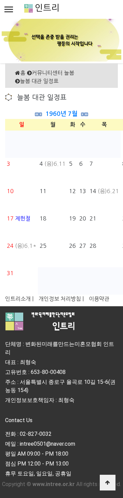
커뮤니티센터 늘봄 (53, 73)
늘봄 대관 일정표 (39, 81)
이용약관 (99, 298)
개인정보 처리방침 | (61, 298)
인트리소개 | (19, 298)
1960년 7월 (61, 114)
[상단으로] (107, 482)
